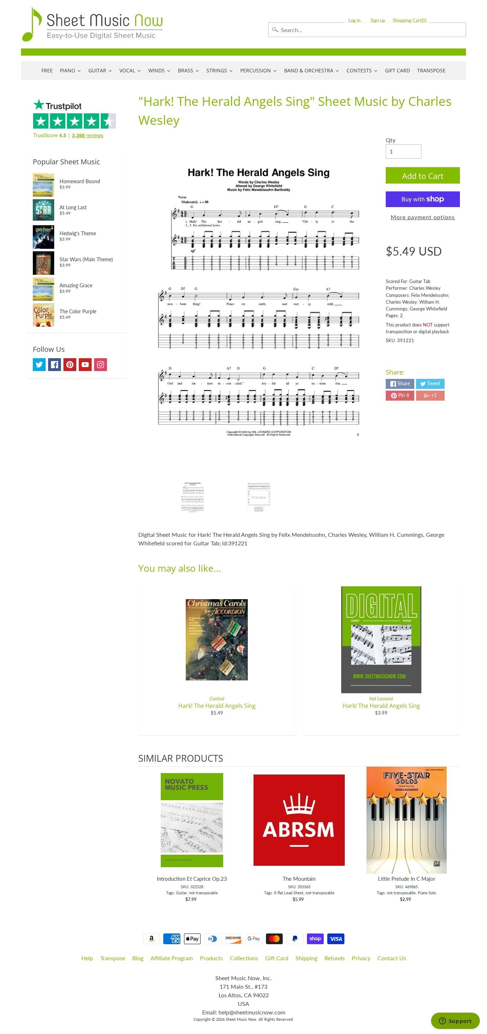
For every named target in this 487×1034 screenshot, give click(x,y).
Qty (390, 140)
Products (211, 958)
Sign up (377, 20)
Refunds (334, 958)
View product (192, 827)
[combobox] (367, 29)
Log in (354, 20)
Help (87, 958)
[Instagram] (100, 364)
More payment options (423, 217)
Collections (244, 958)
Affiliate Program (171, 958)
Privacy (361, 958)
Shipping (306, 958)
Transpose (112, 958)
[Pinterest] (69, 364)
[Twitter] (39, 364)
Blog (137, 958)
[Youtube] (85, 364)
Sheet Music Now (241, 1019)
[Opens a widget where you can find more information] (455, 1021)
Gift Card (276, 958)
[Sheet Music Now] (92, 24)
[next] (453, 834)
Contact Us (392, 958)
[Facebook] (54, 364)
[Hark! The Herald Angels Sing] (193, 498)
